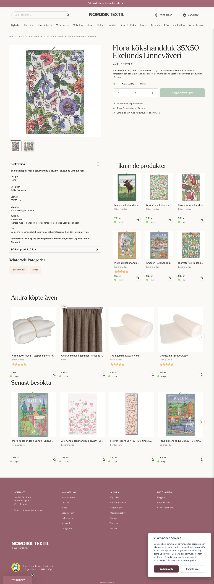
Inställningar (192, 569)
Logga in (161, 497)
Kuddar (112, 25)
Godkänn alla (166, 569)
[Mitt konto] (164, 15)
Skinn (90, 25)
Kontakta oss (68, 497)
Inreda (143, 25)
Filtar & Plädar (128, 25)
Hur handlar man (118, 503)
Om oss (65, 503)
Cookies (113, 518)
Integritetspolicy (117, 513)
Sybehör (155, 25)
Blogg (64, 508)
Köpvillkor (115, 497)
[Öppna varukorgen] (191, 15)
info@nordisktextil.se (31, 510)
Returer (113, 528)
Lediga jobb (67, 528)
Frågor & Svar (116, 508)
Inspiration (178, 25)
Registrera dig (164, 503)
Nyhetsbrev (67, 518)
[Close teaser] (32, 575)
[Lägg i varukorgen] (138, 220)
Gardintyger (45, 25)
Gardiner (29, 25)
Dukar (100, 25)
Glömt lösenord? (165, 508)
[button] (67, 15)
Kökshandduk (35, 36)
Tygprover (115, 523)
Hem (11, 36)
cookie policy (189, 560)
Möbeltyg (78, 25)
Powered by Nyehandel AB (107, 582)
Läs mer (117, 77)
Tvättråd (15, 216)
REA (166, 25)
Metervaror (62, 25)
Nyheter (16, 25)
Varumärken (195, 25)
